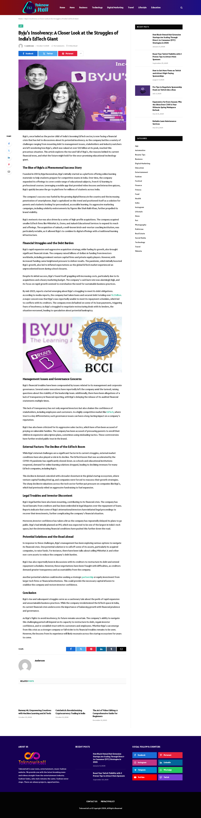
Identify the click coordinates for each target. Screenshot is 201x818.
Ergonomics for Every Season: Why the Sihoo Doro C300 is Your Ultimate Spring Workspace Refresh (167, 106)
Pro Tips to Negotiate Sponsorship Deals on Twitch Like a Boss (167, 88)
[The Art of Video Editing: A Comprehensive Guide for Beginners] (109, 697)
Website (138, 251)
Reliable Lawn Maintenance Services (164, 122)
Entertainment (141, 172)
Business (83, 7)
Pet (136, 220)
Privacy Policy (108, 801)
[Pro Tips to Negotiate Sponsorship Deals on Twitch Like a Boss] (142, 90)
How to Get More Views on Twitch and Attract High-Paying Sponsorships (167, 73)
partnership (87, 577)
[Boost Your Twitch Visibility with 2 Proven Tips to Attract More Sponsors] (142, 57)
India (137, 203)
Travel (131, 7)
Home (62, 7)
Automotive (140, 150)
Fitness (138, 189)
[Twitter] (9, 150)
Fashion (138, 176)
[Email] (9, 171)
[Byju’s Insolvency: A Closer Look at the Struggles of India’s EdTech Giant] (72, 95)
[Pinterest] (9, 164)
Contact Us (91, 801)
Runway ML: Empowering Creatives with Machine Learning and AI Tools (34, 712)
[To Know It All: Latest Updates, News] (35, 7)
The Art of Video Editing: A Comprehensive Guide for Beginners (105, 713)
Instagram (139, 207)
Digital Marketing (115, 7)
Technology (97, 7)
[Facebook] (9, 143)
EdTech (110, 412)
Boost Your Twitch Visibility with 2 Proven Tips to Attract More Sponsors (167, 57)
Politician (139, 229)
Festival (138, 181)
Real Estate (140, 233)
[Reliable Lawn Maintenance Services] (142, 124)
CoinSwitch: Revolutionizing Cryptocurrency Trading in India (70, 712)
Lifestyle (142, 7)
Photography (140, 225)
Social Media (140, 238)
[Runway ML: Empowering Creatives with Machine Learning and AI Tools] (35, 697)
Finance (138, 185)
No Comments (59, 46)
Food (137, 194)
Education (156, 7)
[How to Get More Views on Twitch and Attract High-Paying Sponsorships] (142, 74)
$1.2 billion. (116, 295)
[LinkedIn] (9, 157)
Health (138, 198)
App (21, 26)
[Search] (181, 8)
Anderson (30, 46)
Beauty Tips (140, 154)
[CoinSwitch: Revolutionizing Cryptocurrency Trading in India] (72, 697)
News (72, 7)
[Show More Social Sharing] (80, 53)
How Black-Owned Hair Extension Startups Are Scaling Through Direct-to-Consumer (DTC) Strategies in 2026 (167, 38)
